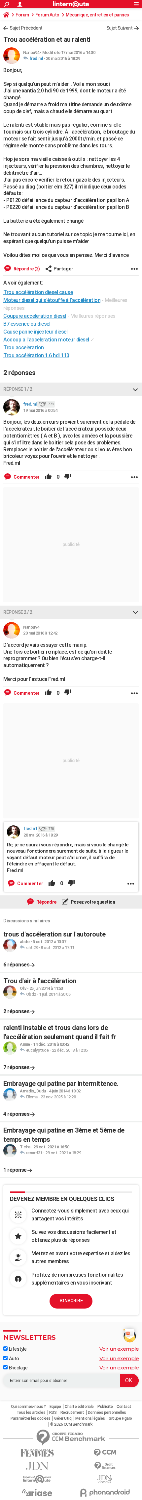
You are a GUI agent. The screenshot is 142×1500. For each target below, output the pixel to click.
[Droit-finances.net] (105, 1466)
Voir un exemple (119, 1349)
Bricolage (17, 1368)
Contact (124, 1406)
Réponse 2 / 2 (17, 612)
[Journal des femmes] (37, 1453)
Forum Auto (47, 14)
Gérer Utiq (62, 1418)
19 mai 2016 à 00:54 (40, 410)
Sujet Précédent (26, 28)
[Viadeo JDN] (105, 1479)
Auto (13, 1359)
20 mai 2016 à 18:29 (63, 58)
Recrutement (72, 1412)
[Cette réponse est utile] (48, 477)
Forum (22, 14)
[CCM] (105, 1453)
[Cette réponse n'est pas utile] (67, 477)
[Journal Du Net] (37, 1466)
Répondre (45, 902)
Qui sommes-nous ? (28, 1406)
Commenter (26, 477)
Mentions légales (90, 1418)
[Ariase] (37, 1492)
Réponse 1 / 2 (17, 389)
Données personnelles (107, 1412)
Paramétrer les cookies (31, 1418)
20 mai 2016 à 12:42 (40, 633)
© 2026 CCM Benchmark (71, 1424)
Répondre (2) (26, 268)
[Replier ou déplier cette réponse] (135, 389)
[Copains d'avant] (37, 1479)
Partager (63, 268)
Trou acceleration (23, 347)
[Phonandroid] (105, 1492)
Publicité (105, 1406)
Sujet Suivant (119, 28)
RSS (53, 1412)
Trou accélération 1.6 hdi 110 (36, 355)
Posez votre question (92, 902)
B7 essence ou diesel (26, 324)
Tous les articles (31, 1412)
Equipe (55, 1406)
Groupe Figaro (120, 1418)
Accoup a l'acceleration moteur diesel (46, 340)
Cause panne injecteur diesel (35, 332)
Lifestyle (17, 1349)
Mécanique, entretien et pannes (97, 14)
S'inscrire (71, 1300)
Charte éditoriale (79, 1406)
